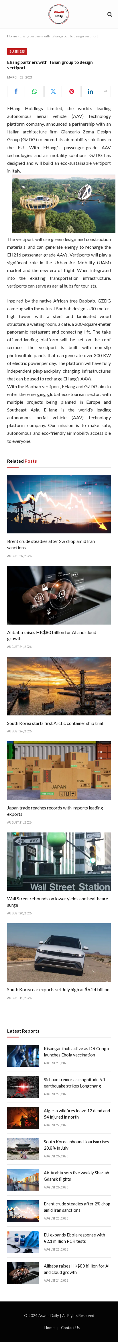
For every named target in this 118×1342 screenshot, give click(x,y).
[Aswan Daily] (59, 14)
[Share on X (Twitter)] (53, 91)
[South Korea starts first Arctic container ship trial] (59, 686)
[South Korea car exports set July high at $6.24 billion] (59, 952)
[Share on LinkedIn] (90, 91)
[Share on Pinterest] (71, 91)
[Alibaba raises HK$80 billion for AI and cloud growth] (59, 595)
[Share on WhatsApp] (35, 91)
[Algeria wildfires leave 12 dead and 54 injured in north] (23, 1118)
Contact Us (70, 1327)
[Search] (109, 14)
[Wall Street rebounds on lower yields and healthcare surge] (59, 861)
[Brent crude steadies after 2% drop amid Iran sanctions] (59, 504)
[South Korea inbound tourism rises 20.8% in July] (23, 1149)
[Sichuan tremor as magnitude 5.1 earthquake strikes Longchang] (23, 1087)
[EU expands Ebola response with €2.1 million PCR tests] (23, 1242)
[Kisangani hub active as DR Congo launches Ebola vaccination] (23, 1056)
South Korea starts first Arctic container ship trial (55, 723)
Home (12, 36)
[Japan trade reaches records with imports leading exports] (59, 770)
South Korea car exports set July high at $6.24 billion (58, 989)
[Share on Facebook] (16, 91)
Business (17, 51)
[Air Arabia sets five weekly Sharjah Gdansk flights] (23, 1180)
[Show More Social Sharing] (105, 91)
